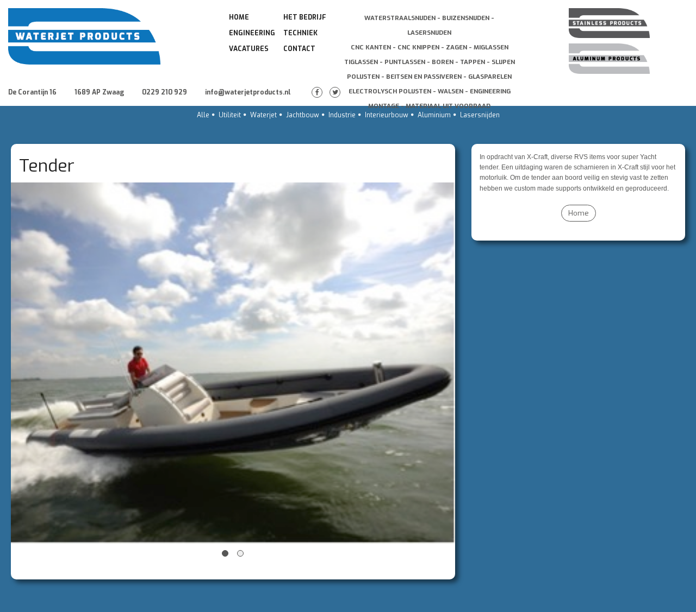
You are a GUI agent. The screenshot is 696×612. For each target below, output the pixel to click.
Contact (299, 49)
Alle (203, 115)
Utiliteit (230, 115)
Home (239, 17)
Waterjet (263, 115)
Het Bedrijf (304, 17)
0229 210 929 (164, 92)
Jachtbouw (302, 115)
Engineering (252, 33)
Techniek (300, 33)
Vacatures (249, 49)
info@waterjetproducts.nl (248, 92)
